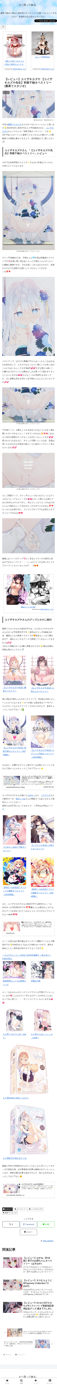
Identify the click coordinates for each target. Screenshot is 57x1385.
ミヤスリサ (46, 795)
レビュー (8, 1209)
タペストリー (22, 1209)
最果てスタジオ (15, 124)
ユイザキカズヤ (37, 1209)
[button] (28, 1232)
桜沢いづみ (20, 799)
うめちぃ (31, 795)
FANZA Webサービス (19, 69)
